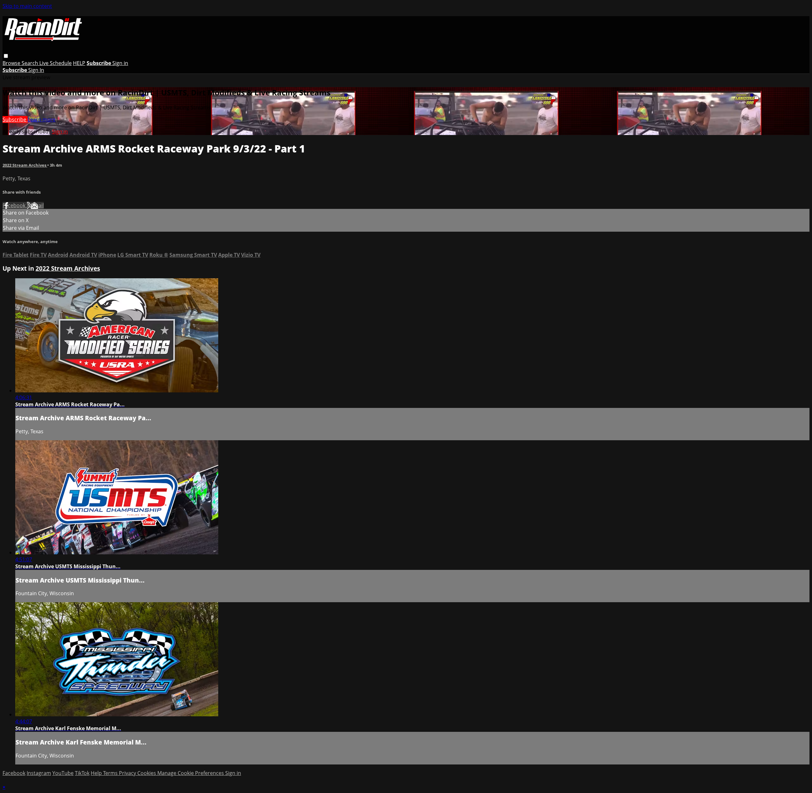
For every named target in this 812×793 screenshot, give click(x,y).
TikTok (82, 773)
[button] (6, 56)
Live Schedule (55, 63)
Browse (12, 63)
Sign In (36, 70)
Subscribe (15, 119)
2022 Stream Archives (25, 165)
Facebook (15, 205)
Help (97, 773)
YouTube (63, 773)
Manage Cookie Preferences (191, 773)
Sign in (120, 63)
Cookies (147, 773)
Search (30, 63)
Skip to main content (27, 6)
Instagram (39, 773)
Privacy (128, 773)
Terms (111, 773)
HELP (79, 63)
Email (37, 205)
